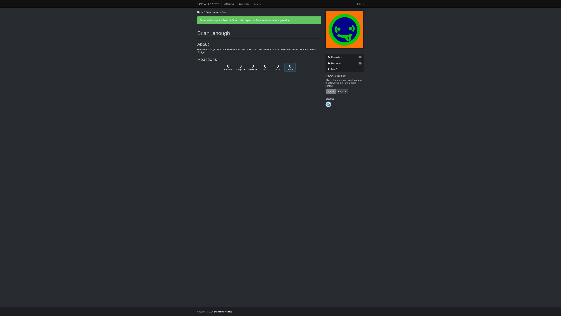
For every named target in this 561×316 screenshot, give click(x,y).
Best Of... (335, 69)
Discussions (243, 3)
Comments (346, 63)
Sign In (360, 3)
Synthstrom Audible (208, 3)
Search (257, 3)
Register (342, 91)
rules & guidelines (281, 20)
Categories (229, 3)
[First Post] (328, 104)
